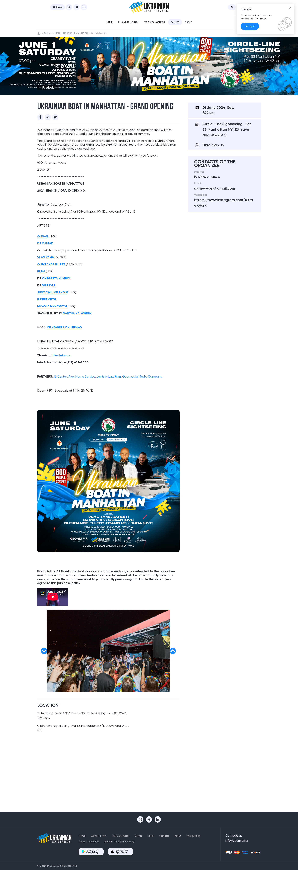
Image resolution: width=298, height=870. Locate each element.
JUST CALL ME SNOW (52, 292)
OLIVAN (42, 236)
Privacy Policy (193, 836)
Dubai (59, 7)
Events (175, 22)
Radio (188, 22)
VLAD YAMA (45, 257)
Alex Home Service (81, 376)
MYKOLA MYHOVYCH (52, 306)
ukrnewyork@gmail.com (214, 188)
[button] (44, 651)
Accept (250, 26)
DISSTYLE (48, 285)
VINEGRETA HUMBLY (56, 278)
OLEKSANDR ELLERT (51, 264)
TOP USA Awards (154, 22)
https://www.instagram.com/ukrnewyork (223, 202)
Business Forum (128, 22)
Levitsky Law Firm (109, 376)
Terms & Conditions (89, 841)
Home (109, 22)
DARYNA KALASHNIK (77, 313)
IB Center (60, 376)
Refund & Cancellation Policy (119, 841)
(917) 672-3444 (207, 176)
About (178, 836)
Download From (92, 850)
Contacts (164, 836)
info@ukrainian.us (236, 840)
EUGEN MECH (46, 299)
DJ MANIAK (45, 243)
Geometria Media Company (142, 376)
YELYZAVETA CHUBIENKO (64, 327)
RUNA (41, 271)
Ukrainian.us (62, 355)
